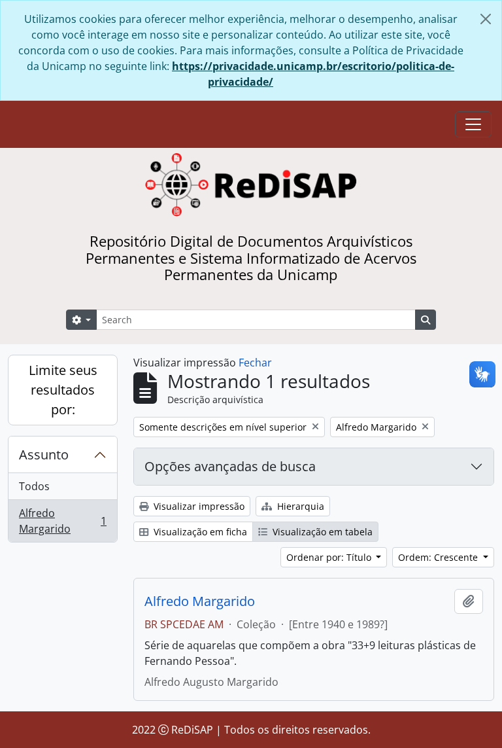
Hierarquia (299, 506)
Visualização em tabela (321, 531)
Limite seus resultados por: (63, 389)
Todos (34, 486)
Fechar (255, 362)
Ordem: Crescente (439, 557)
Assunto (44, 454)
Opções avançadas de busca (230, 466)
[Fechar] (485, 19)
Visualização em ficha (199, 531)
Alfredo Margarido (62, 521)
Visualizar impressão (197, 506)
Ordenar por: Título (330, 557)
